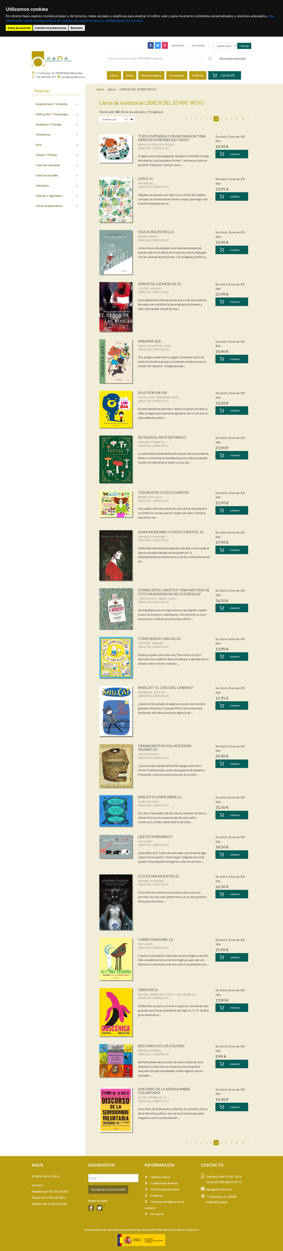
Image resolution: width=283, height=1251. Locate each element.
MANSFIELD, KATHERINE (152, 536)
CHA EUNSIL (145, 841)
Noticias (197, 75)
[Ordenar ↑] (131, 119)
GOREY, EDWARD (148, 801)
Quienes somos (160, 1177)
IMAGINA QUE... (150, 341)
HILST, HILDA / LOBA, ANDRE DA (177, 994)
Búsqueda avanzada (232, 58)
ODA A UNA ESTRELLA (156, 232)
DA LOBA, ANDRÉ (148, 994)
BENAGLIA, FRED (147, 144)
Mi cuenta (157, 1214)
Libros (114, 75)
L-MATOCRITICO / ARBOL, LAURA (157, 598)
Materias (156, 1195)
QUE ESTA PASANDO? (155, 837)
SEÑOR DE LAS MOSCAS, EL (160, 284)
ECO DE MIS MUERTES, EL (158, 876)
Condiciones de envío (164, 1183)
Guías (129, 75)
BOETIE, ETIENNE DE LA (151, 1097)
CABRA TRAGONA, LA (155, 939)
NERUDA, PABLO (147, 236)
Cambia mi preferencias (50, 28)
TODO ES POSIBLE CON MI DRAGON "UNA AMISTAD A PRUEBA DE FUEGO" (172, 138)
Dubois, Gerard (146, 345)
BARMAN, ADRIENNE (149, 1050)
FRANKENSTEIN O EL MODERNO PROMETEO (165, 748)
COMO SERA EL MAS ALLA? (159, 638)
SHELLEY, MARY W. (148, 754)
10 (236, 118)
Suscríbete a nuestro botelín (108, 1189)
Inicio (100, 89)
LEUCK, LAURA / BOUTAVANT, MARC (158, 397)
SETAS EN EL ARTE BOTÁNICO (162, 437)
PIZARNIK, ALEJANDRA (150, 881)
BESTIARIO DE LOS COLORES (161, 1046)
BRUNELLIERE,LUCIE (150, 497)
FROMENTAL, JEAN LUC (151, 692)
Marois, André (163, 345)
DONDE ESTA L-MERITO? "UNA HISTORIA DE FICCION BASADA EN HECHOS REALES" (174, 592)
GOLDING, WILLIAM (149, 288)
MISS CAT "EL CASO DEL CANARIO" (166, 687)
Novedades (176, 75)
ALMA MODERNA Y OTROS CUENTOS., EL (171, 532)
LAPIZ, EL (145, 178)
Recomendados (151, 75)
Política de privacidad (164, 1189)
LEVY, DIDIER (165, 144)
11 (243, 118)
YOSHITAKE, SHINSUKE (150, 643)
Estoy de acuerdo (19, 28)
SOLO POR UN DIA (152, 392)
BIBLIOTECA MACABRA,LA (159, 797)
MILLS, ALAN (145, 944)
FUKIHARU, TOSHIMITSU (151, 442)
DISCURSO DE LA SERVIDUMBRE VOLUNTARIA (164, 1091)
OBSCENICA (148, 990)
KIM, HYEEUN (145, 183)
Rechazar (77, 28)
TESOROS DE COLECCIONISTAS (163, 492)
